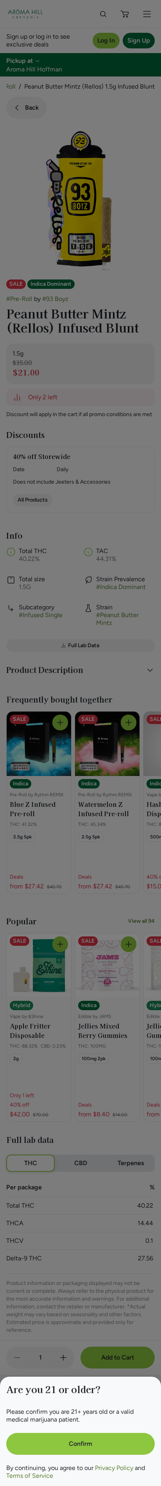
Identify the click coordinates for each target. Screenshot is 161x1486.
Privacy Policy (114, 1468)
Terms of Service (29, 1475)
